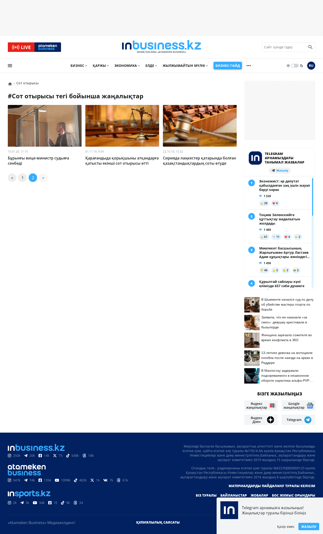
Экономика (125, 65)
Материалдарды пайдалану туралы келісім (272, 486)
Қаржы (99, 65)
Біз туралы (206, 495)
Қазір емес (286, 526)
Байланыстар (233, 495)
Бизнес (77, 65)
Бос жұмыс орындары (293, 495)
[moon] (301, 66)
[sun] (288, 66)
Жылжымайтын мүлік (184, 65)
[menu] (10, 65)
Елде (149, 65)
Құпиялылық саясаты (158, 522)
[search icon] (310, 47)
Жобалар (259, 495)
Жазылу (308, 526)
